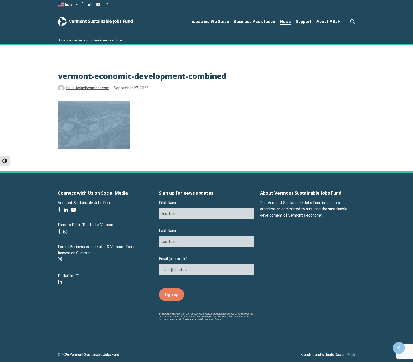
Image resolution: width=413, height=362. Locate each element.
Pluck (351, 354)
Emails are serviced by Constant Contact (202, 319)
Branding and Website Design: (323, 354)
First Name (168, 202)
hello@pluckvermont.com (87, 88)
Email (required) (173, 258)
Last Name (168, 230)
